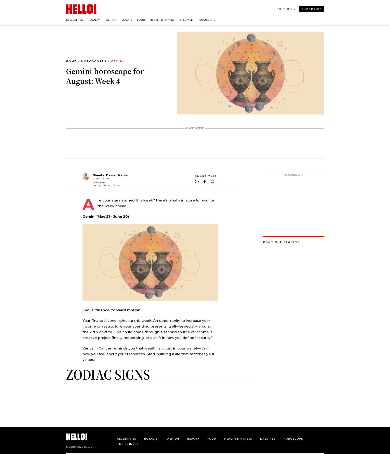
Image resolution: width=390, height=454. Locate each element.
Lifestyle (186, 19)
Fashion (111, 19)
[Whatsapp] (197, 182)
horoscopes (93, 61)
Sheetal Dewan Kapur (110, 175)
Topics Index (128, 443)
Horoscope (206, 19)
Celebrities (74, 19)
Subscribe (311, 9)
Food (141, 19)
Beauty (126, 19)
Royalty (94, 19)
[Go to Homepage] (81, 9)
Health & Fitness (162, 19)
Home (71, 61)
